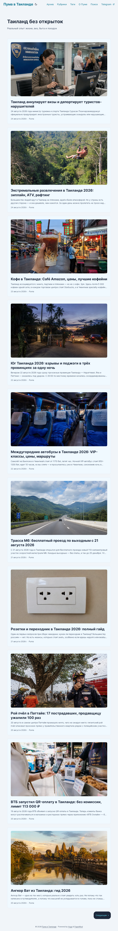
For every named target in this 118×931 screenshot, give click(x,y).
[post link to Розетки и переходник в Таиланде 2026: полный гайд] (59, 606)
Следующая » (102, 915)
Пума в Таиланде (18, 4)
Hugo (70, 927)
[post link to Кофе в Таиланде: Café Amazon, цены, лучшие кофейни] (59, 256)
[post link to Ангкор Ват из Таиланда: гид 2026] (59, 867)
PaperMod (78, 927)
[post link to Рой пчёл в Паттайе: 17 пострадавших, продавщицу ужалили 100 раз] (59, 692)
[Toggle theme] (36, 4)
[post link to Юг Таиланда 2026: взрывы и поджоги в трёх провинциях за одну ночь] (59, 342)
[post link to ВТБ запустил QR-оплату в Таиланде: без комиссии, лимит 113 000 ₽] (59, 781)
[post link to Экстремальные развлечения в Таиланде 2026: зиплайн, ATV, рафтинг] (59, 169)
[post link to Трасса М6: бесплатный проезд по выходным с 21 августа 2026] (59, 519)
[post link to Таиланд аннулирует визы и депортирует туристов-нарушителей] (59, 81)
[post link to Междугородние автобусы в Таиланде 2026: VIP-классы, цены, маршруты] (59, 431)
